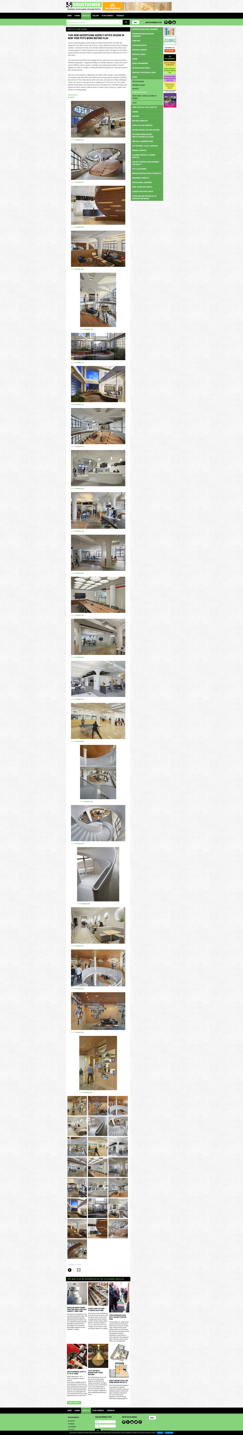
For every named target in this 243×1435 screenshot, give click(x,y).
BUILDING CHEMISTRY (140, 121)
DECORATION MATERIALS (141, 68)
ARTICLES (86, 16)
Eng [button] (135, 22)
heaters (135, 89)
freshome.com (79, 139)
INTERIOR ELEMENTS (139, 50)
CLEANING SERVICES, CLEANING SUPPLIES (143, 156)
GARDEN (135, 112)
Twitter (136, 1422)
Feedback (71, 1424)
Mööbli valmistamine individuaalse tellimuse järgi (170, 70)
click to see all (74, 1402)
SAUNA (134, 77)
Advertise (71, 1421)
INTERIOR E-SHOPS (139, 54)
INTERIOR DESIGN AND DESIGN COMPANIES (143, 35)
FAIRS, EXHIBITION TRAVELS (142, 187)
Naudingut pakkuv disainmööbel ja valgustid (169, 86)
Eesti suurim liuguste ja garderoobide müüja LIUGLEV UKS (170, 78)
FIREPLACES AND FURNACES (142, 125)
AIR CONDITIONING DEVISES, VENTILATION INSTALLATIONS (143, 135)
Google (140, 1422)
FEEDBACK (120, 16)
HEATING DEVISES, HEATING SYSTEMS (145, 130)
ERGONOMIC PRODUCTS (140, 178)
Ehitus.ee (71, 1429)
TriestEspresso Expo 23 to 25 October (76, 1373)
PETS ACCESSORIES (139, 169)
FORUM (77, 16)
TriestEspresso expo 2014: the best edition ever (117, 1317)
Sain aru (160, 1432)
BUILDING (135, 116)
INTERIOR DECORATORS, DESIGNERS (145, 29)
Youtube (174, 22)
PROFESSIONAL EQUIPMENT (142, 182)
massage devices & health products (146, 173)
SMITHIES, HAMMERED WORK (142, 141)
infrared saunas (138, 85)
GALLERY (95, 16)
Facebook (170, 22)
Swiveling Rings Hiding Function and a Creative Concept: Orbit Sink (77, 1309)
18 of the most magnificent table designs (95, 1372)
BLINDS (134, 59)
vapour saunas (138, 81)
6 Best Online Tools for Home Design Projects (118, 1381)
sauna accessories (139, 92)
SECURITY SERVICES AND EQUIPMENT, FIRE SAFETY (145, 163)
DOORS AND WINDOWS (140, 63)
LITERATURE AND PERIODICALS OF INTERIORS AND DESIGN (144, 197)
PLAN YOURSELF (108, 16)
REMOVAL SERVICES (139, 150)
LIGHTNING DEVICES (139, 45)
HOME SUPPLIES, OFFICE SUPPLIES (144, 107)
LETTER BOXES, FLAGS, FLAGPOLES (145, 146)
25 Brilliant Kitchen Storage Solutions (96, 1309)
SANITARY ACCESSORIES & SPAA (144, 72)
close (134, 103)
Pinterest (166, 22)
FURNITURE (136, 41)
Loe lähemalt (169, 1432)
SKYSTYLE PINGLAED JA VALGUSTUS (169, 64)
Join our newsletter (153, 22)
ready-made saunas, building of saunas (144, 97)
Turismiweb (72, 1427)
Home (69, 16)
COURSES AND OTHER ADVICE (142, 191)
